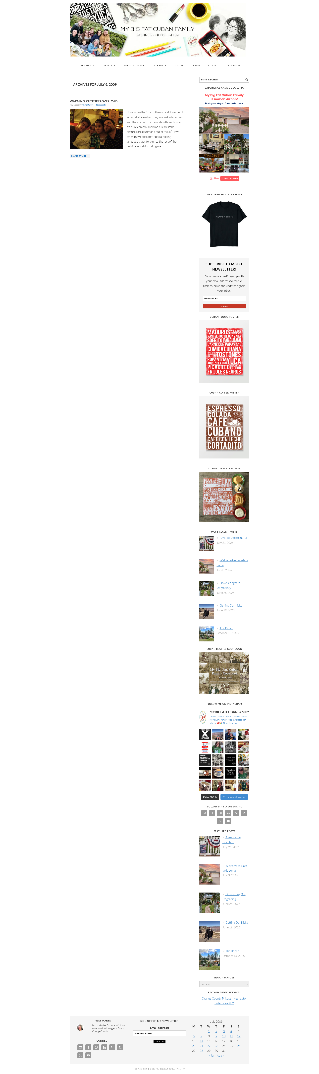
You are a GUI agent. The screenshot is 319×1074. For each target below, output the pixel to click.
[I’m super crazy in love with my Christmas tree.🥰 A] (218, 785)
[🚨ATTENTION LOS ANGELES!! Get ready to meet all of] (205, 747)
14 (201, 1041)
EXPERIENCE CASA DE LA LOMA (224, 87)
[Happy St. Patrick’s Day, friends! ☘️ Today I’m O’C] (218, 747)
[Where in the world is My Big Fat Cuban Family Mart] (205, 773)
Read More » (80, 156)
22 (209, 1046)
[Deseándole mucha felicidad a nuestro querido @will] (230, 734)
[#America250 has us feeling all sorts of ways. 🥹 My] (218, 734)
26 (238, 1046)
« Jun (212, 1055)
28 (201, 1050)
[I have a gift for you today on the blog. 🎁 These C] (230, 785)
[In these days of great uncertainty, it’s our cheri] (243, 734)
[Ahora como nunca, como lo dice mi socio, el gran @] (218, 760)
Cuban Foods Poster (224, 316)
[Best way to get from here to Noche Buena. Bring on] (243, 785)
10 (223, 1036)
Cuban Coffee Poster (224, 392)
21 (201, 1046)
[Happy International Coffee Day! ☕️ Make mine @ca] (243, 760)
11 (231, 1036)
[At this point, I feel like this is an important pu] (230, 760)
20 (193, 1046)
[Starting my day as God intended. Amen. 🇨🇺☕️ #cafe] (218, 773)
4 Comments (101, 105)
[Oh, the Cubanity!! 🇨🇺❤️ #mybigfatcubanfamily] (230, 773)
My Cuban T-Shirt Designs (224, 194)
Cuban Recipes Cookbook (224, 648)
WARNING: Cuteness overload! (94, 101)
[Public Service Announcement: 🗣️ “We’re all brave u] (205, 760)
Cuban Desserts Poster (224, 468)
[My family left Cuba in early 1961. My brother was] (230, 747)
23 (216, 1046)
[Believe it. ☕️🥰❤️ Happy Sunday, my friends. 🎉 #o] (205, 785)
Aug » (220, 1055)
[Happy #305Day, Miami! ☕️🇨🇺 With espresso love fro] (243, 747)
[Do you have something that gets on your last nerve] (205, 734)
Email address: (159, 1027)
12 (238, 1036)
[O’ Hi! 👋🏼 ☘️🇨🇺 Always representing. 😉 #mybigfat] (243, 773)
